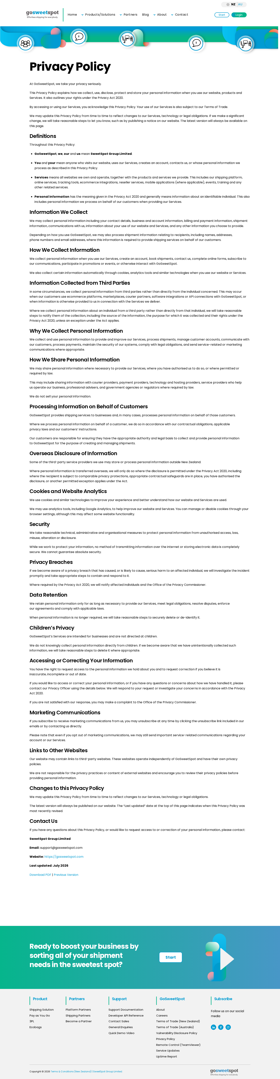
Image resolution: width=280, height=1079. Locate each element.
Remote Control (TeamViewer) (178, 1045)
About (161, 14)
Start (222, 15)
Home (72, 14)
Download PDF (40, 875)
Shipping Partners (78, 1015)
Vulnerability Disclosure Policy (176, 1033)
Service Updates (168, 1051)
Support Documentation (126, 1010)
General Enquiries (121, 1027)
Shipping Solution (42, 1010)
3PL (32, 1021)
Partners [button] (130, 14)
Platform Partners (78, 1010)
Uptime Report (166, 1056)
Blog (145, 14)
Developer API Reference (126, 1015)
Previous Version (66, 875)
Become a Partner (79, 1021)
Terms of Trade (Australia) (175, 1027)
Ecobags (36, 1027)
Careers (162, 1015)
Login (239, 15)
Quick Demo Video (121, 1033)
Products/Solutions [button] (99, 14)
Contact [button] (181, 14)
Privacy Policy (165, 1039)
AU (240, 4)
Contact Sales (119, 1021)
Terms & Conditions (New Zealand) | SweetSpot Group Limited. (87, 1071)
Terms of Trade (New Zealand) (178, 1021)
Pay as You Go (40, 1015)
